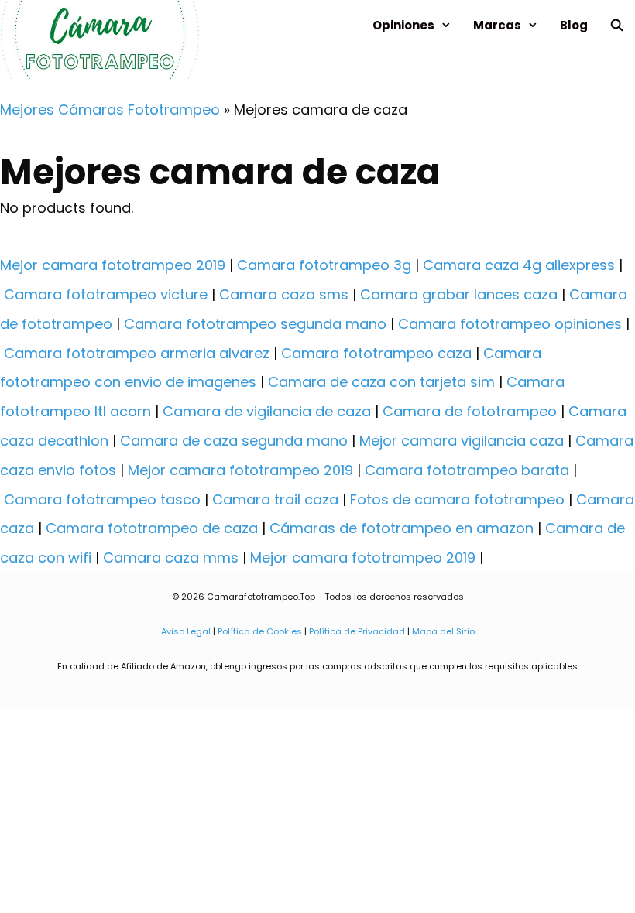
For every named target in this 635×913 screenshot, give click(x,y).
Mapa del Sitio (442, 631)
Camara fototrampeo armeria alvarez (136, 353)
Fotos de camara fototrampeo (457, 499)
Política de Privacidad (357, 631)
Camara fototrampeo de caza (152, 528)
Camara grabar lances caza (459, 294)
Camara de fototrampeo (470, 411)
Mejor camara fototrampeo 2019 (112, 265)
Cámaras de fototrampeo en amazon (401, 528)
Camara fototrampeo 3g (324, 265)
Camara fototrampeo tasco (102, 499)
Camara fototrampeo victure (106, 294)
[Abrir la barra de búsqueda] (617, 25)
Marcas (497, 25)
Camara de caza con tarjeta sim (381, 382)
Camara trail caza (275, 499)
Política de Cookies (260, 631)
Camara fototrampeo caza (376, 353)
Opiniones (403, 25)
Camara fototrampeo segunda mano (255, 323)
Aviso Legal (186, 631)
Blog (574, 25)
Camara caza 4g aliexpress (519, 265)
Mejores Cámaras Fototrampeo (110, 109)
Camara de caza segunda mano (234, 440)
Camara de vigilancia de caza (267, 411)
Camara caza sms (283, 294)
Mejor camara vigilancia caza (461, 440)
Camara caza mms (171, 557)
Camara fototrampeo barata (467, 470)
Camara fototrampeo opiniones (510, 323)
